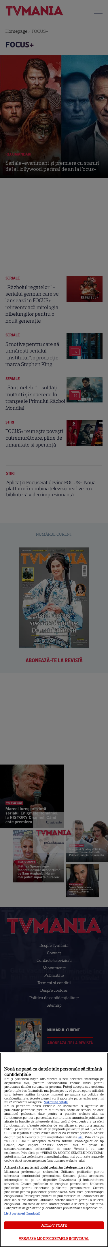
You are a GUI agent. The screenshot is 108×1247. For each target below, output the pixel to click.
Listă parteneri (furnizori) (22, 1213)
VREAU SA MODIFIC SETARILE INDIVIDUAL (54, 1238)
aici (81, 1137)
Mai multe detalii (56, 1102)
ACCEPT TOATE (54, 1225)
